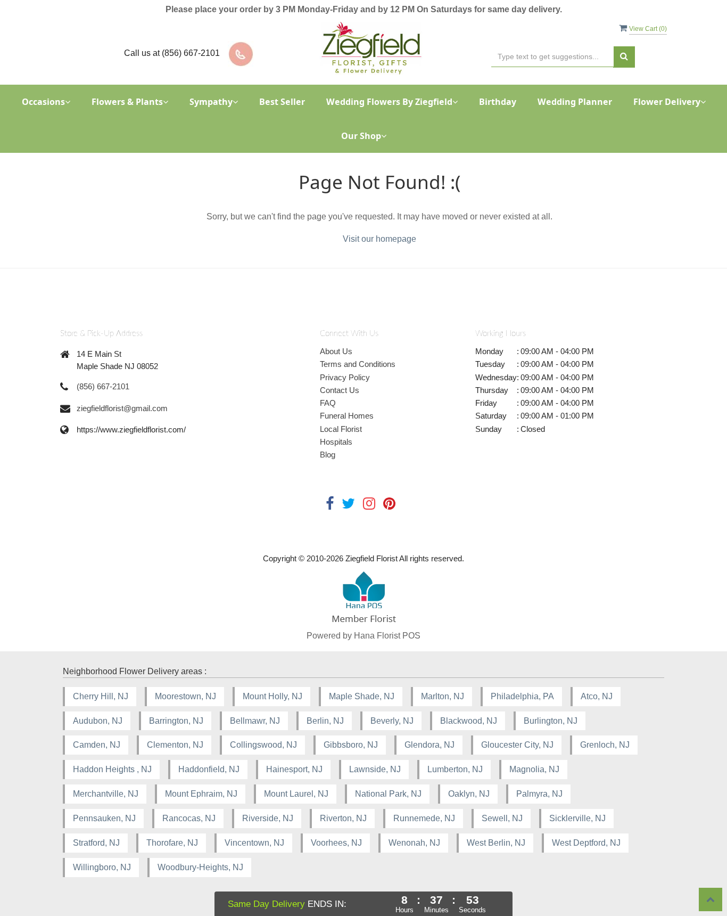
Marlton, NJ (442, 696)
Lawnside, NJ (375, 769)
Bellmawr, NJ (255, 720)
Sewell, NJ (502, 818)
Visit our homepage (379, 238)
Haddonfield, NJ (208, 769)
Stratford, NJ (96, 842)
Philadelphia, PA (522, 696)
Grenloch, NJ (605, 744)
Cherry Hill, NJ (100, 696)
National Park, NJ (388, 793)
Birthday (497, 102)
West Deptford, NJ (586, 842)
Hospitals (336, 441)
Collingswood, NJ (263, 744)
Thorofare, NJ (172, 842)
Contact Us (339, 390)
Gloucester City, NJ (517, 744)
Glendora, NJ (429, 744)
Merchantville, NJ (105, 793)
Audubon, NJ (97, 720)
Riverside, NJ (267, 818)
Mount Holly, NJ (272, 696)
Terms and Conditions (357, 364)
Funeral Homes (347, 415)
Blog (327, 454)
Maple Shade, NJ (361, 696)
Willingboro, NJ (102, 867)
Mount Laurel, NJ (296, 793)
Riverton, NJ (343, 818)
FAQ (328, 402)
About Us (336, 351)
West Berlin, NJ (496, 842)
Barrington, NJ (176, 720)
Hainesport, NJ (294, 769)
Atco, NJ (597, 696)
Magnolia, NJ (534, 769)
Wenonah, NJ (414, 842)
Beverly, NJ (392, 720)
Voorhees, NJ (336, 842)
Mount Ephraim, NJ (201, 793)
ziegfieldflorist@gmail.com (122, 408)
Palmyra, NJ (539, 793)
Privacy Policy (345, 377)
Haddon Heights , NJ (112, 769)
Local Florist (341, 429)
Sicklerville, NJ (577, 818)
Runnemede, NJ (424, 818)
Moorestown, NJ (185, 696)
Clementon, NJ (175, 744)
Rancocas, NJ (189, 818)
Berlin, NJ (325, 720)
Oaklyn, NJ (469, 793)
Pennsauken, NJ (104, 818)
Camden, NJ (96, 744)
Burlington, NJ (550, 720)
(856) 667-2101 (103, 386)
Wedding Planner (575, 102)
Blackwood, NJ (468, 720)
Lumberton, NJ (455, 769)
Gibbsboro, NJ (351, 744)
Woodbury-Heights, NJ (200, 867)
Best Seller (282, 102)
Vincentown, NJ (254, 842)
